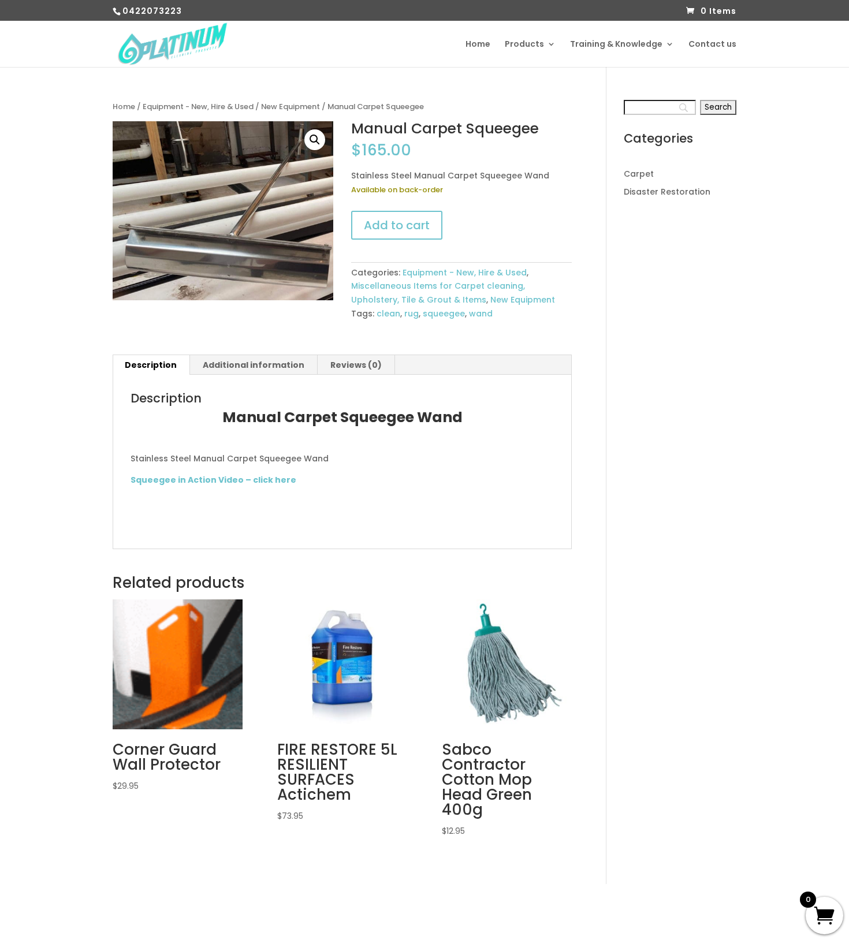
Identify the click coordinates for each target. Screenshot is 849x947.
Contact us (712, 45)
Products (524, 45)
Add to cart (397, 225)
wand (481, 313)
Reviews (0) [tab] (356, 365)
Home (478, 45)
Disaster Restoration (667, 191)
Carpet (639, 174)
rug (411, 313)
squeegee (444, 313)
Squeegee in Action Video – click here (213, 480)
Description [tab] (151, 365)
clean (388, 313)
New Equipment (290, 106)
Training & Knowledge (616, 45)
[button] (314, 139)
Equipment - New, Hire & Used (198, 106)
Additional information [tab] (253, 365)
